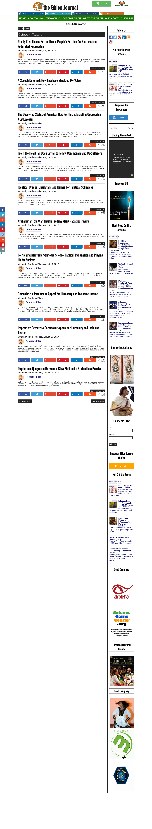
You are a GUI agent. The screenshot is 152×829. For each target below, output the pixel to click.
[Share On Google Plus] (2, 219)
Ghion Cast (112, 18)
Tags (119, 237)
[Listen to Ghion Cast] (111, 42)
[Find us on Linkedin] (124, 37)
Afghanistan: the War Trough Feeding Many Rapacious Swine (53, 221)
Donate (103, 3)
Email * (111, 434)
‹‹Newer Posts (25, 401)
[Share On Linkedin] (2, 224)
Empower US (53, 18)
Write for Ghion (93, 18)
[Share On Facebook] (2, 209)
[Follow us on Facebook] (111, 37)
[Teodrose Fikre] (21, 57)
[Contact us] (2, 249)
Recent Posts (113, 481)
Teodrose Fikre (35, 50)
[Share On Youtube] (2, 244)
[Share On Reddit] (2, 234)
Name (111, 427)
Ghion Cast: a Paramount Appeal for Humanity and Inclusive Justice (58, 293)
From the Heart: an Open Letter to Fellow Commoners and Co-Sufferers (60, 153)
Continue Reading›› (97, 69)
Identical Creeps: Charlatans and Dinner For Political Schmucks (55, 187)
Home (22, 18)
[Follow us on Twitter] (115, 37)
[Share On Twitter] (2, 214)
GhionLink (127, 18)
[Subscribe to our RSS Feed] (128, 37)
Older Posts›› (98, 401)
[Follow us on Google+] (119, 37)
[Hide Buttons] (1, 253)
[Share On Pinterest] (2, 229)
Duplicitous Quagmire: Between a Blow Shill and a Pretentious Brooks (59, 368)
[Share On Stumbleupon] (2, 239)
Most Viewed (113, 61)
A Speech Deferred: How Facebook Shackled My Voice (49, 80)
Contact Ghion (72, 18)
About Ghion (35, 18)
